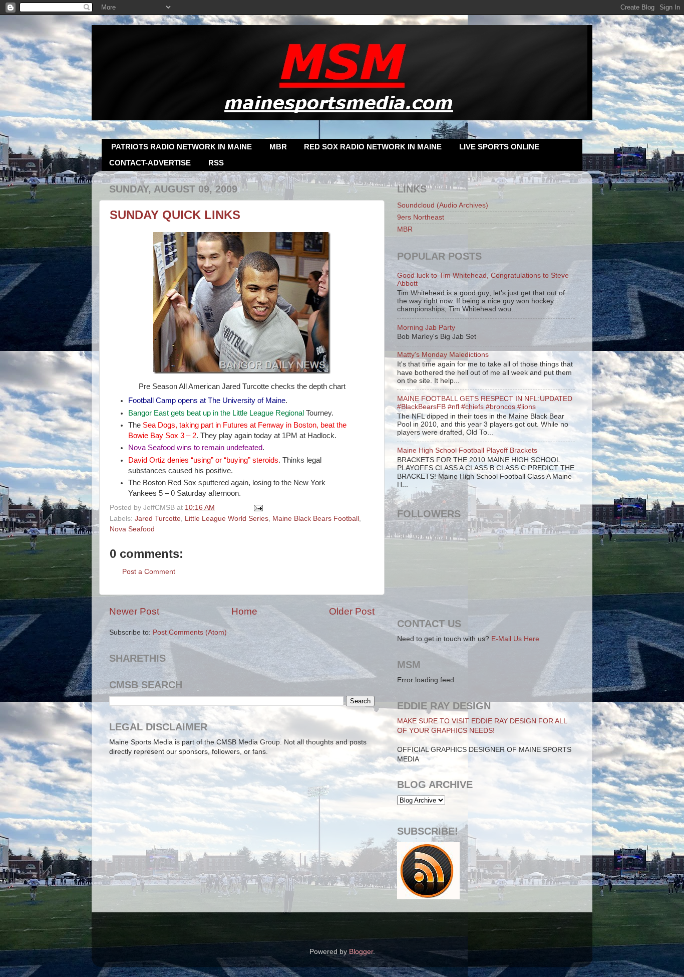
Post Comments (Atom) (190, 632)
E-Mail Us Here (515, 639)
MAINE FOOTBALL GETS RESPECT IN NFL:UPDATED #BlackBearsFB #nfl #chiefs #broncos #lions (484, 403)
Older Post (352, 611)
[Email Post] (257, 507)
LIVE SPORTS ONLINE (499, 146)
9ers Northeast (420, 217)
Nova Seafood (132, 529)
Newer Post (134, 611)
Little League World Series (226, 518)
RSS (216, 162)
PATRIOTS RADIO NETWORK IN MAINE (181, 146)
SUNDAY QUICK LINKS (175, 215)
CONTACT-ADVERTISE (150, 162)
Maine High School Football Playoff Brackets (467, 450)
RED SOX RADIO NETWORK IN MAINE (373, 146)
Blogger (361, 951)
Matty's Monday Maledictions (443, 354)
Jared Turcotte (158, 518)
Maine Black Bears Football (315, 518)
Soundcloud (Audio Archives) (442, 205)
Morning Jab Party (426, 327)
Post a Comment (148, 571)
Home (244, 611)
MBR (278, 146)
